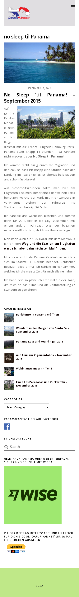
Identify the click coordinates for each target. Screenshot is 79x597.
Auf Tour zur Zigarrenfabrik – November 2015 (44, 356)
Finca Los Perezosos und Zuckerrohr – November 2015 (41, 383)
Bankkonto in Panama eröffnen (37, 314)
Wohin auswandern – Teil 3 (34, 368)
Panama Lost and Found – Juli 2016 (39, 341)
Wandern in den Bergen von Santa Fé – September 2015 (42, 329)
